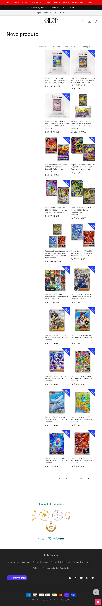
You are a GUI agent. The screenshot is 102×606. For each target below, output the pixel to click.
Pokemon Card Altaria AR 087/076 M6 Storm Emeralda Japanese (56, 419)
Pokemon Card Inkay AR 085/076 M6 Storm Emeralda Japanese (56, 460)
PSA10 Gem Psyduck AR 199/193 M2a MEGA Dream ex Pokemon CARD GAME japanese (57, 80)
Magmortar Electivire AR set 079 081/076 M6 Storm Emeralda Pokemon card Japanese (56, 168)
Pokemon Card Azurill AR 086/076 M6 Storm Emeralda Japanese (82, 419)
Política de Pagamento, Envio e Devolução (51, 568)
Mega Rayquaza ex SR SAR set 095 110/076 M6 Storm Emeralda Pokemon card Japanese (82, 211)
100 (81, 478)
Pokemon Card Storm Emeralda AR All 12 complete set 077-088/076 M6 (56, 296)
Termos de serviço (40, 562)
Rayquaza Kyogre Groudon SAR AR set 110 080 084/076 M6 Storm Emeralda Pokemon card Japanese (57, 254)
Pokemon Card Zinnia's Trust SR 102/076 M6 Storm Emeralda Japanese (57, 337)
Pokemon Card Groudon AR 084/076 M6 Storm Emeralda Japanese (82, 460)
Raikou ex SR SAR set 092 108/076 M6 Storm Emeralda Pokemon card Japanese (56, 210)
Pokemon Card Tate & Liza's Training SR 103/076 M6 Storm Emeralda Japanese (82, 296)
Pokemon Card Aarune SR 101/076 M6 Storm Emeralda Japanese (82, 337)
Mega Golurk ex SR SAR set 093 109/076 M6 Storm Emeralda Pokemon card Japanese (83, 167)
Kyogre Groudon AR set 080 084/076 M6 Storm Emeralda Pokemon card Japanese (82, 253)
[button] (5, 21)
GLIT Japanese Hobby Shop (44, 600)
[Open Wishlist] (98, 602)
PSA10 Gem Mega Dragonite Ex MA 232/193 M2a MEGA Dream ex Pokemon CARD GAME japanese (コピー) (83, 81)
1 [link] (52, 478)
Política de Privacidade (60, 562)
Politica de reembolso (82, 562)
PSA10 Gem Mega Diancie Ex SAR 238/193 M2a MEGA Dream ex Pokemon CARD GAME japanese (57, 124)
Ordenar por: (44, 47)
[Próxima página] (88, 478)
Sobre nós (26, 562)
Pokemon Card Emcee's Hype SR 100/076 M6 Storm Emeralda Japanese (57, 378)
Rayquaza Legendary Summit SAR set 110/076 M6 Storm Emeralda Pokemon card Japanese (82, 124)
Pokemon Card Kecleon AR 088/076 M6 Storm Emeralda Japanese (82, 378)
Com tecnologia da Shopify (63, 600)
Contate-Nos (13, 562)
